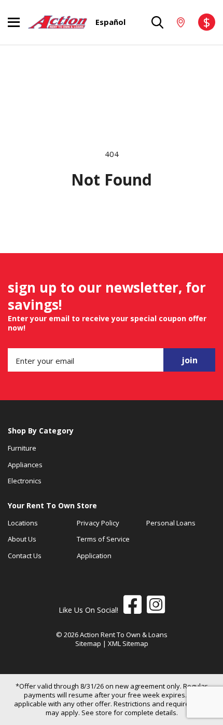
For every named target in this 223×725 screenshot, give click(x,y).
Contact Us (24, 555)
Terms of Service (103, 539)
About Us (22, 539)
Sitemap (88, 643)
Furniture (22, 448)
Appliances (25, 464)
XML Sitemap (128, 643)
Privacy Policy (98, 523)
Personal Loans (171, 523)
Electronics (24, 480)
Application (94, 555)
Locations (23, 523)
